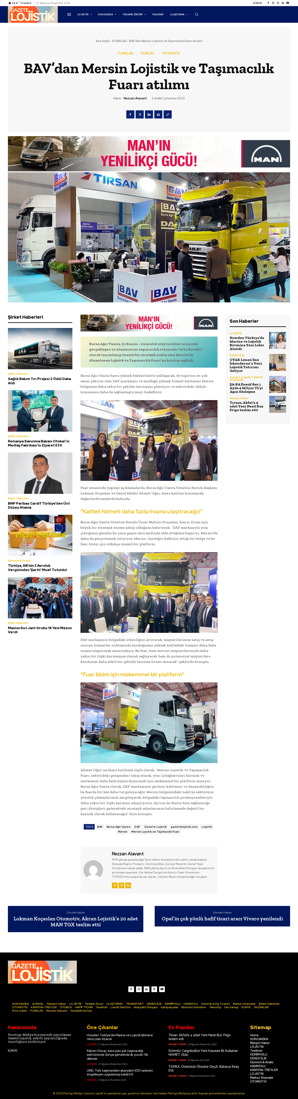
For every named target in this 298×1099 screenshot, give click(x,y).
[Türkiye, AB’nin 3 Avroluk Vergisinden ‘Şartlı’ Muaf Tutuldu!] (40, 535)
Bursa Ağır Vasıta (119, 827)
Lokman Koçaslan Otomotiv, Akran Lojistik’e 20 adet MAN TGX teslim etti (76, 921)
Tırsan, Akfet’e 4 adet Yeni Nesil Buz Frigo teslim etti (246, 406)
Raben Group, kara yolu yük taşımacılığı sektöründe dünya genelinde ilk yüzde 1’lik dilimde (117, 1055)
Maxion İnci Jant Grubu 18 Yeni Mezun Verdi (40, 630)
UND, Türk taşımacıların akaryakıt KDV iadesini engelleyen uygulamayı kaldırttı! (120, 1072)
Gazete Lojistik (155, 827)
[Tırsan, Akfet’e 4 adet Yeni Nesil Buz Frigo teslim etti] (277, 404)
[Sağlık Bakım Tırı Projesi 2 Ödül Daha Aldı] (40, 348)
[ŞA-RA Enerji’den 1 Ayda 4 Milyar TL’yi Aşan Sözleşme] (277, 384)
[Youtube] (287, 3)
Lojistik (207, 827)
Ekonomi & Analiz (19, 560)
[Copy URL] (168, 114)
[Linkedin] (282, 3)
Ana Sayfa (102, 41)
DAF (137, 827)
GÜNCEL (147, 53)
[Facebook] (268, 3)
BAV (100, 827)
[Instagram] (273, 3)
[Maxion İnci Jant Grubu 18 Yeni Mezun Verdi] (40, 597)
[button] (196, 14)
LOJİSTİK (236, 333)
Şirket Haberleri (18, 373)
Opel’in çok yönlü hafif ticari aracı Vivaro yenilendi (222, 919)
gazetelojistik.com (184, 827)
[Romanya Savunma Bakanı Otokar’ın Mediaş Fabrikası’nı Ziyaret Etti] (40, 411)
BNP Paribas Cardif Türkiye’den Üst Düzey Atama (39, 505)
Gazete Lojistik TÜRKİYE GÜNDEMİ (246, 378)
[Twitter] (277, 3)
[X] (140, 114)
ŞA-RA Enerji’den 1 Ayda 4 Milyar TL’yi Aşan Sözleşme (246, 388)
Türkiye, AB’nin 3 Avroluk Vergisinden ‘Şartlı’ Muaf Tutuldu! (37, 567)
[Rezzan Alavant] (96, 870)
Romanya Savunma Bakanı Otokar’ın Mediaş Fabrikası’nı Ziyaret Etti (38, 443)
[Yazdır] (158, 114)
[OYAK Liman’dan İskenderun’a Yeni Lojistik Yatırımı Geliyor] (277, 362)
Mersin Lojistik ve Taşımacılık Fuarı (155, 831)
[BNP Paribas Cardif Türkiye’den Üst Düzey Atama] (40, 473)
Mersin (122, 831)
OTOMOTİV (171, 53)
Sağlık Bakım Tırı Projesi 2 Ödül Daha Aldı (39, 381)
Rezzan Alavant (135, 98)
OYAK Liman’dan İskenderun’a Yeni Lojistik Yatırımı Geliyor (246, 365)
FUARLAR (119, 41)
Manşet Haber (239, 398)
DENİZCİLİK (237, 355)
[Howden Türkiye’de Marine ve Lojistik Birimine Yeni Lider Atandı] (277, 340)
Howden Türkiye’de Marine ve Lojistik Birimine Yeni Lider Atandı (247, 343)
